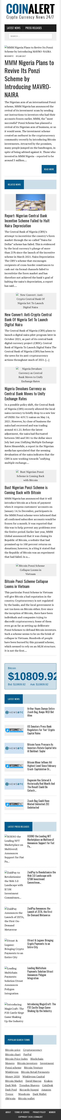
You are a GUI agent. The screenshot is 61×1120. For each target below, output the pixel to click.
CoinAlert (38, 1116)
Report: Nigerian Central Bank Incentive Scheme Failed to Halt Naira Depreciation (27, 220)
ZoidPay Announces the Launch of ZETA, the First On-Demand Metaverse (39, 911)
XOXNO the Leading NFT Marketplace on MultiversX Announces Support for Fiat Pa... (40, 841)
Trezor (9, 1094)
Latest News (13, 28)
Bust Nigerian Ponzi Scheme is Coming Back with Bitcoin (26, 489)
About (8, 1112)
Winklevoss (11, 1072)
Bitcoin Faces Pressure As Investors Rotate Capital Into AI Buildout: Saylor (41, 747)
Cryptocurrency (32, 1050)
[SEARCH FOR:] (30, 36)
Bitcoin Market (14, 1081)
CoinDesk (47, 1085)
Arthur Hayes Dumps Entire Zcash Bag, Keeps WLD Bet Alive (40, 712)
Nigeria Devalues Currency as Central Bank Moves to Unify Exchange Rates (25, 393)
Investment (47, 1063)
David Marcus (33, 1081)
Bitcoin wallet (26, 1098)
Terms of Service (21, 1112)
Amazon (46, 1089)
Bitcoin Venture (33, 1067)
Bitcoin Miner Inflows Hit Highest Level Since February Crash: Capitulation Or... (41, 765)
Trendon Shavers (29, 1085)
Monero (9, 1063)
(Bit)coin (10, 1098)
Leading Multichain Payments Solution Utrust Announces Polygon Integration (40, 973)
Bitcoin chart (13, 1054)
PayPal (27, 1054)
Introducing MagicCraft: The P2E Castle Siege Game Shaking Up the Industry (41, 1007)
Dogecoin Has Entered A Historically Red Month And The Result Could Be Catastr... (41, 785)
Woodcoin (24, 1094)
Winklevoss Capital (33, 1076)
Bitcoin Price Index (16, 1059)
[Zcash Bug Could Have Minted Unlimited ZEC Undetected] (14, 808)
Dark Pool (11, 1089)
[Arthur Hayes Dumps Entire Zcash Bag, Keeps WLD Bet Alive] (14, 715)
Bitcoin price (12, 1050)
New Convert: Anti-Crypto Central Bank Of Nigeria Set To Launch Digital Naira (28, 319)
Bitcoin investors (27, 1063)
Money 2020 (12, 1076)
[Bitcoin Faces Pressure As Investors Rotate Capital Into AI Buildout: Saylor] (14, 751)
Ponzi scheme (13, 1067)
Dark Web (10, 1085)
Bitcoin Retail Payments (35, 1072)
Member (52, 1112)
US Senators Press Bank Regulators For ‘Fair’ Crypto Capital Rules (41, 729)
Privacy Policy (39, 1112)
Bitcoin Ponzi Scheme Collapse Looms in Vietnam (26, 583)
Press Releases (33, 28)
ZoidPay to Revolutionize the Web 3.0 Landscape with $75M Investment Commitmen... (41, 877)
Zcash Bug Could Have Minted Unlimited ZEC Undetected (38, 804)
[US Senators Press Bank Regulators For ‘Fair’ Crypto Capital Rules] (14, 733)
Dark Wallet (40, 1094)
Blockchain (36, 1059)
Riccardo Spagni (29, 1089)
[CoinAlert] (30, 11)
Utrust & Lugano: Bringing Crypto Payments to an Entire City (40, 943)
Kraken (48, 1081)
